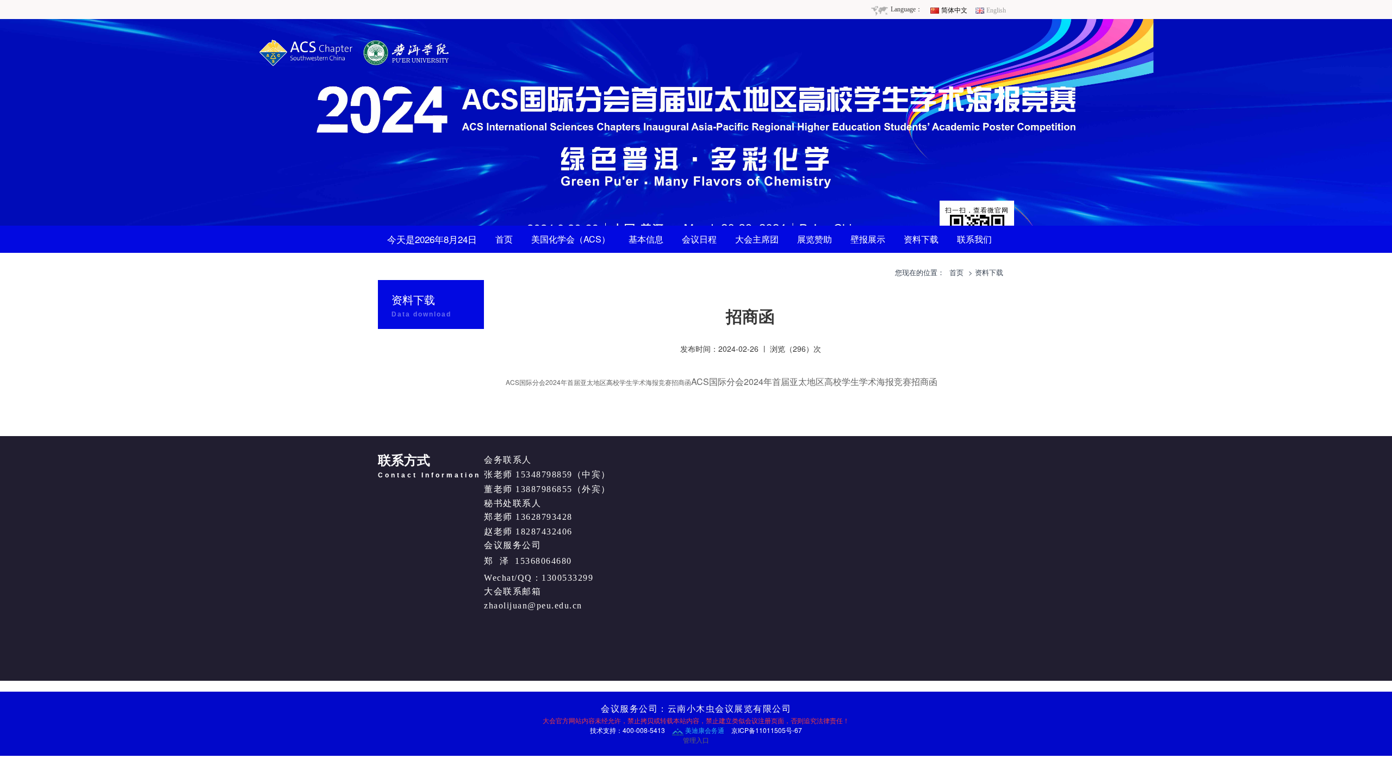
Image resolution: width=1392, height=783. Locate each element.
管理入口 (696, 739)
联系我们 (974, 239)
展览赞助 (814, 239)
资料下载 (921, 239)
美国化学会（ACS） (570, 239)
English (996, 10)
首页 (504, 239)
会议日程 (699, 239)
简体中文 (954, 10)
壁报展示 (867, 239)
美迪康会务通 (703, 730)
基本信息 (646, 239)
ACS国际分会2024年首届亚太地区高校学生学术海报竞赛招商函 (598, 382)
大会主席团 (757, 239)
